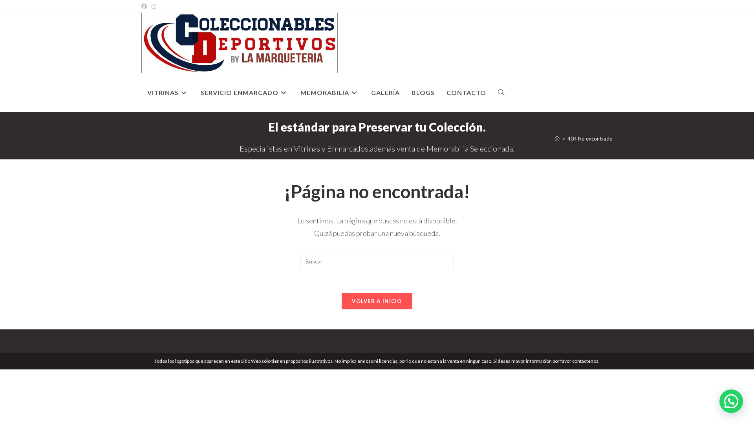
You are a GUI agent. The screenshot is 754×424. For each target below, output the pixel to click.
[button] (731, 401)
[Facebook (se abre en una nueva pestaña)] (145, 6)
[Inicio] (557, 138)
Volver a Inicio (377, 301)
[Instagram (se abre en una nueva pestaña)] (154, 6)
